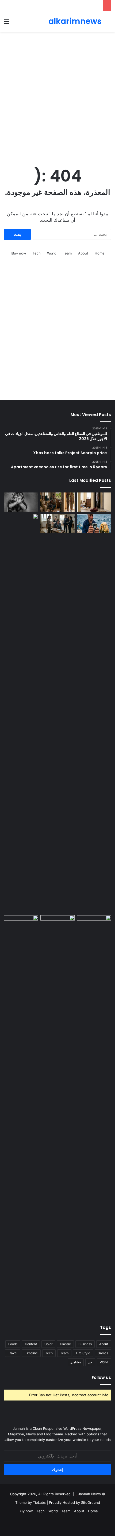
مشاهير (76, 1362)
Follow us (101, 1377)
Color (48, 1344)
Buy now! (18, 253)
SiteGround (90, 1502)
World (51, 253)
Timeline (31, 1353)
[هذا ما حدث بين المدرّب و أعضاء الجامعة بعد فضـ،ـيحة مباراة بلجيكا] (21, 1115)
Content (31, 1344)
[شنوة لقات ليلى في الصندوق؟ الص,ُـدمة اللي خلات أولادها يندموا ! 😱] (94, 924)
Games (103, 1353)
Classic (65, 1344)
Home (100, 253)
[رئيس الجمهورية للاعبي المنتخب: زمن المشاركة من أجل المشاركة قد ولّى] (57, 924)
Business (85, 1344)
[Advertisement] (57, 94)
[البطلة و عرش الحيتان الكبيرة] (94, 523)
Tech (37, 253)
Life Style (83, 1353)
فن (90, 1362)
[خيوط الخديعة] (21, 502)
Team (67, 253)
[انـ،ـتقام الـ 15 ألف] (57, 523)
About (83, 253)
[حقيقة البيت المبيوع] (94, 502)
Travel (12, 1353)
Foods (12, 1344)
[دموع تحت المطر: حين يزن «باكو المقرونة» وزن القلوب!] (21, 713)
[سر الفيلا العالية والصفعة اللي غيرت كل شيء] (57, 502)
